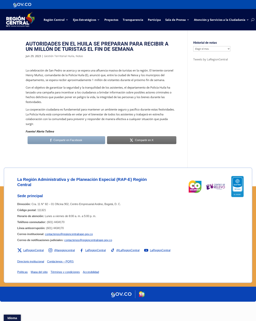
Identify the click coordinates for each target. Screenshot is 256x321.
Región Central (54, 20)
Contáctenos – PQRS (60, 261)
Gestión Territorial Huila (59, 56)
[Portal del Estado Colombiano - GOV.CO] (22, 4)
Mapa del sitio (39, 272)
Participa (154, 20)
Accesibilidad (91, 272)
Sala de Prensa (175, 20)
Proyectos (111, 20)
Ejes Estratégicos (84, 20)
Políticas (22, 272)
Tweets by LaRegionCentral (210, 59)
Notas (79, 56)
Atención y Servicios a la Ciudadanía (219, 20)
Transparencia (133, 20)
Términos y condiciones (65, 272)
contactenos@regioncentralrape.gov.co (69, 234)
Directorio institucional (30, 261)
